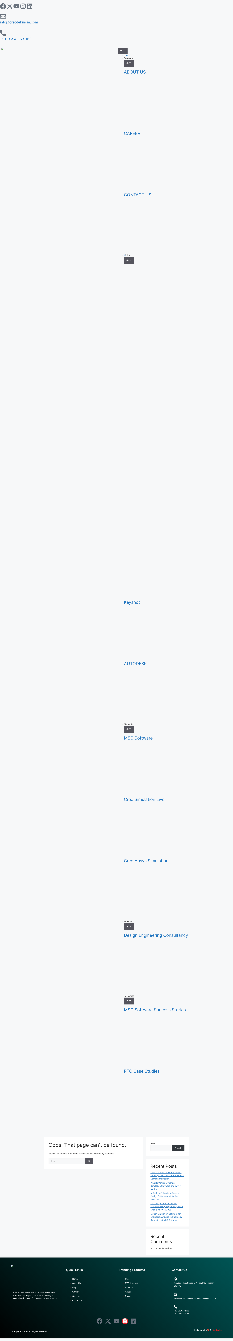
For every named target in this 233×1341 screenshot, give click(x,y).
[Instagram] (23, 6)
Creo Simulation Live (144, 799)
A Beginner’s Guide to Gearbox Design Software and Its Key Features (165, 1196)
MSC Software (138, 738)
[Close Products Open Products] (129, 260)
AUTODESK (135, 663)
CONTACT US (137, 194)
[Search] (89, 1161)
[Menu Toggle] (123, 51)
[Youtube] (16, 6)
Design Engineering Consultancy (156, 935)
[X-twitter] (10, 6)
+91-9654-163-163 (16, 39)
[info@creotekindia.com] (3, 16)
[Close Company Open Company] (129, 63)
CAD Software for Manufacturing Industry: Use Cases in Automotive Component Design (167, 1175)
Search (153, 1143)
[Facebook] (3, 6)
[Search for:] (67, 1161)
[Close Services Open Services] (129, 926)
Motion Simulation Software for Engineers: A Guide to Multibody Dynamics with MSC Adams (166, 1217)
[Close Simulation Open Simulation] (129, 729)
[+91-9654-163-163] (3, 33)
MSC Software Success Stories (155, 1009)
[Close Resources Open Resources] (129, 1001)
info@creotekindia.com (19, 22)
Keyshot (132, 602)
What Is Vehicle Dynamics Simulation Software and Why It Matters (165, 1186)
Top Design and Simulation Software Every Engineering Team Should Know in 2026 (166, 1206)
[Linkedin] (30, 6)
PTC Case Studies (142, 1071)
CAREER (132, 133)
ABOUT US (135, 71)
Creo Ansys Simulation (146, 860)
